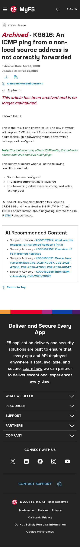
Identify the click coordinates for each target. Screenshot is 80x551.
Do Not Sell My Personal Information (40, 524)
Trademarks (27, 510)
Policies (43, 510)
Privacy (57, 510)
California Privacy (40, 517)
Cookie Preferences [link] (40, 531)
